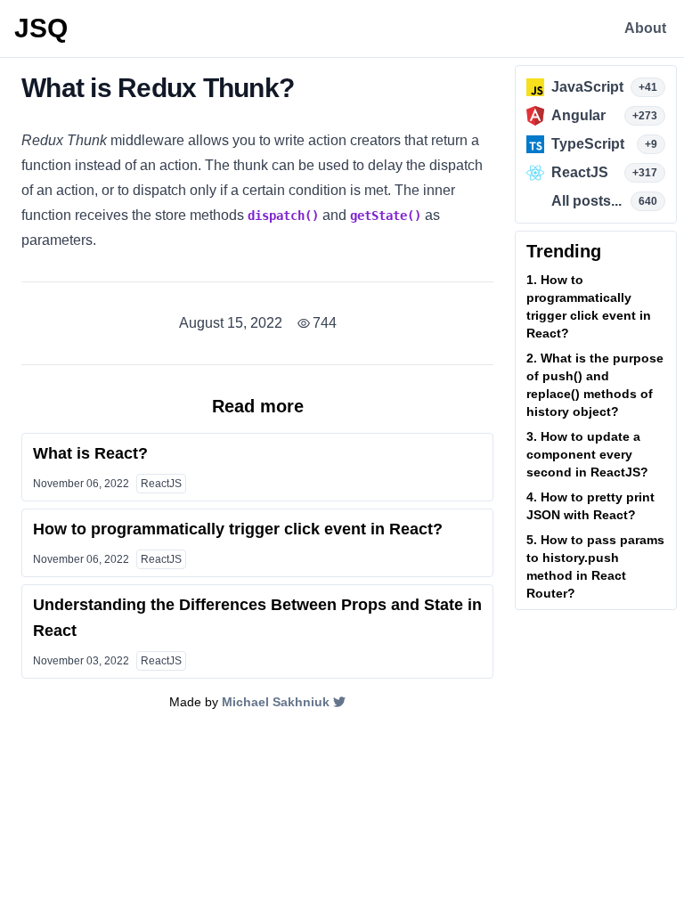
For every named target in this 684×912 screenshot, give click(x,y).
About (645, 28)
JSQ (41, 28)
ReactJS (161, 483)
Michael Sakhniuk (276, 702)
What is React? (90, 453)
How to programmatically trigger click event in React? (238, 529)
